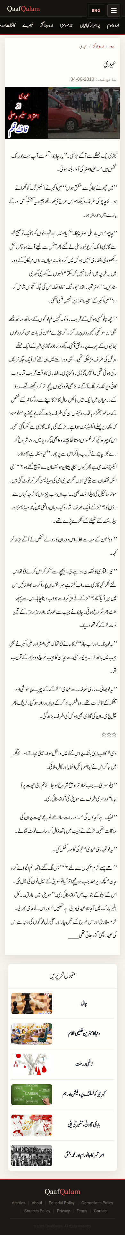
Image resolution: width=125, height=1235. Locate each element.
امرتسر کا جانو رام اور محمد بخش (84, 1155)
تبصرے (27, 25)
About (37, 1202)
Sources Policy (37, 1210)
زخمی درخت (84, 1064)
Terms (82, 1210)
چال (84, 1003)
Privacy (63, 1210)
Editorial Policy (62, 1202)
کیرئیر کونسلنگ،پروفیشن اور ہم (84, 1094)
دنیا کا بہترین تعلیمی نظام (84, 1033)
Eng (96, 10)
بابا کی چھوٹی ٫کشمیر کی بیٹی (84, 1125)
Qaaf (23, 8)
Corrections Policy (97, 1202)
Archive (18, 1202)
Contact (100, 1210)
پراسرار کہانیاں (90, 25)
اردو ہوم (113, 25)
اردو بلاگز (46, 25)
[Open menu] (113, 10)
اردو (111, 46)
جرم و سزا (66, 25)
